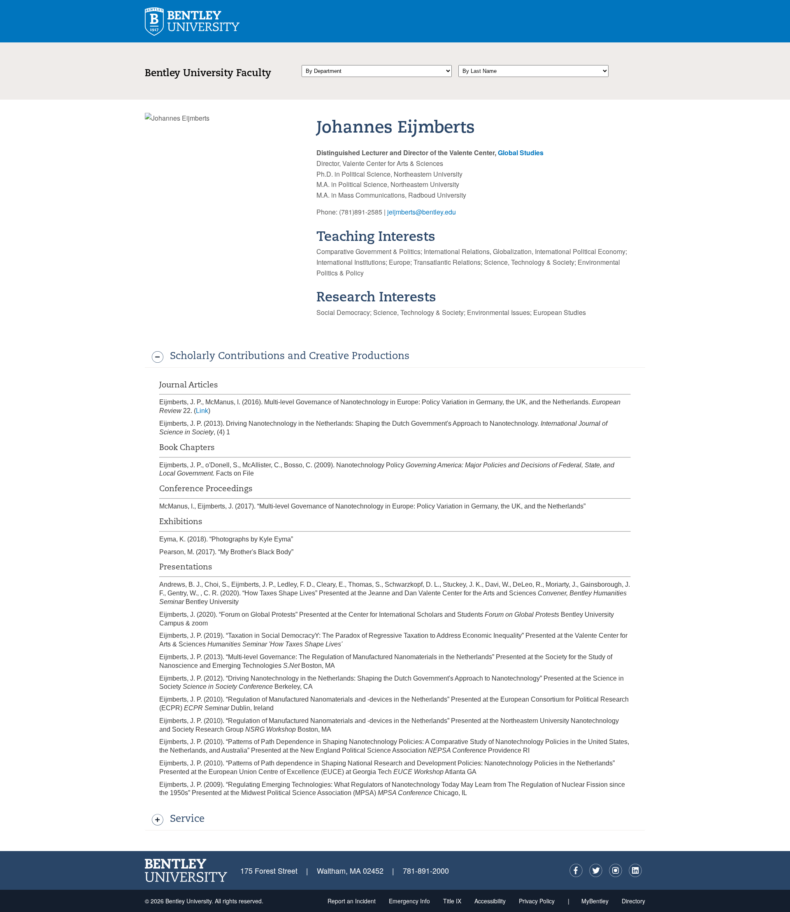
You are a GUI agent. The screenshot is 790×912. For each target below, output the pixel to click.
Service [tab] (187, 819)
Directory (633, 901)
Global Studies (521, 152)
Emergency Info (409, 901)
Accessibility (490, 901)
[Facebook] (576, 870)
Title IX (452, 901)
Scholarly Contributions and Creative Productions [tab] (289, 357)
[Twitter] (596, 870)
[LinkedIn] (635, 870)
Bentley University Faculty (208, 74)
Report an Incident (352, 901)
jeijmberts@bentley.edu (421, 212)
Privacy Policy (537, 901)
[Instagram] (615, 870)
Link (202, 410)
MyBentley (595, 901)
